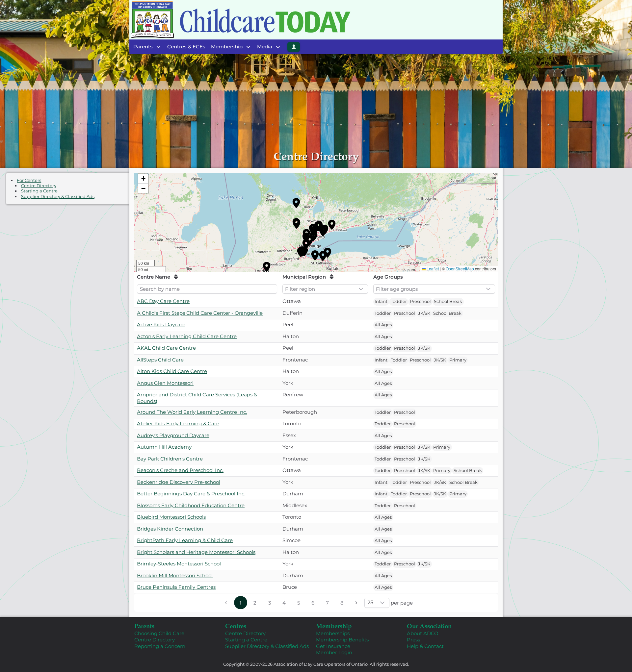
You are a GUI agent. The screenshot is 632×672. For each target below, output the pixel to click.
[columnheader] (207, 277)
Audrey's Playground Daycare (173, 435)
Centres (235, 626)
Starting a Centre (39, 190)
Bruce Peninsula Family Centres (176, 587)
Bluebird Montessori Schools (171, 517)
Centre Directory (38, 185)
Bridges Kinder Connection (170, 529)
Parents (144, 626)
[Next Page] (356, 602)
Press (413, 639)
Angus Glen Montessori (165, 383)
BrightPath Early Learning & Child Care (185, 540)
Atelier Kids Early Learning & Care (178, 423)
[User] (293, 47)
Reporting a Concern (159, 646)
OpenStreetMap (460, 268)
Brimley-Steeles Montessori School (179, 563)
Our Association (429, 626)
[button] (296, 203)
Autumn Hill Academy (164, 447)
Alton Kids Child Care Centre (172, 371)
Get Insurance (333, 646)
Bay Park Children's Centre (170, 459)
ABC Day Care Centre (163, 301)
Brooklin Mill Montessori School (175, 575)
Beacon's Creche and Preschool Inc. (180, 470)
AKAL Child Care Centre (166, 348)
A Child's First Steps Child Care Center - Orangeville (200, 313)
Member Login (334, 652)
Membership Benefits (342, 639)
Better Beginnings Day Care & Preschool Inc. (191, 493)
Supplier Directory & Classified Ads (57, 196)
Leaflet (433, 268)
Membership (334, 626)
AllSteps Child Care (160, 360)
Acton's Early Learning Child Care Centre (187, 336)
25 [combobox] (370, 602)
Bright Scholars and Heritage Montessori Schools (196, 552)
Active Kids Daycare (161, 324)
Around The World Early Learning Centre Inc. (192, 412)
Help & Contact (425, 646)
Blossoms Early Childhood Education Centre (191, 505)
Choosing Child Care (159, 633)
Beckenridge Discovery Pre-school (178, 482)
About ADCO (422, 633)
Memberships (333, 633)
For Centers (29, 180)
